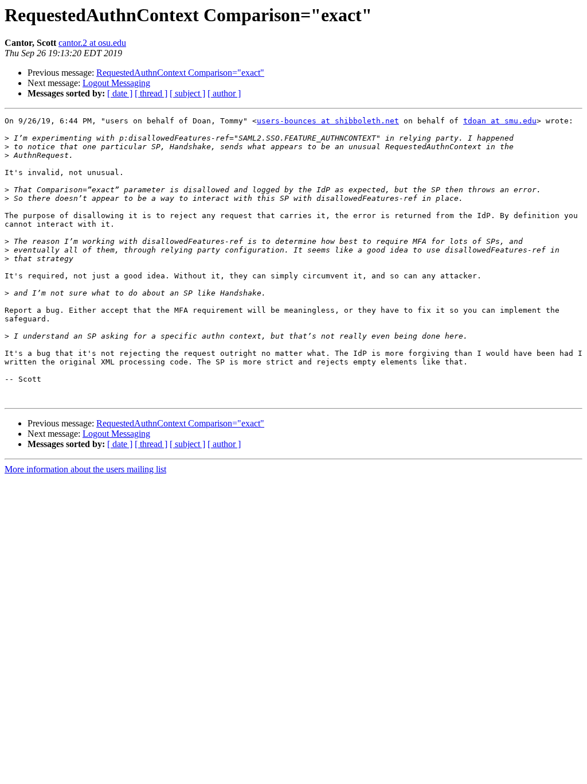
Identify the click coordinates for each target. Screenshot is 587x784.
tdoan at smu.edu (500, 121)
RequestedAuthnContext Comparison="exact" (180, 72)
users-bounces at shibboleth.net (328, 121)
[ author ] (224, 93)
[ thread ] (151, 93)
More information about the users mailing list (85, 469)
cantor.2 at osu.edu (92, 43)
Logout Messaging (116, 83)
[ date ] (119, 93)
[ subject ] (187, 93)
